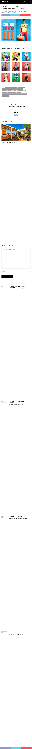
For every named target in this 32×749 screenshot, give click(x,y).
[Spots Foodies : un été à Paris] (16, 132)
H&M (24, 90)
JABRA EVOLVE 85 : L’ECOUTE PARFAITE (18, 518)
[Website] (15, 115)
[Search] (24, 2)
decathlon (5, 90)
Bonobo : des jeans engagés (16, 634)
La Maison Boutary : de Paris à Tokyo (17, 404)
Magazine (12, 287)
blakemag (21, 87)
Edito (16, 6)
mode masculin (6, 94)
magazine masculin (15, 92)
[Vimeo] (17, 115)
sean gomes (16, 94)
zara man (5, 95)
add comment (5, 12)
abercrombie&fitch (11, 87)
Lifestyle (21, 286)
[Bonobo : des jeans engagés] (4, 687)
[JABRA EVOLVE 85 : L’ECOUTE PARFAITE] (4, 572)
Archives (5, 6)
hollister (5, 92)
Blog (11, 6)
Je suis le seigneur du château (16, 106)
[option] (16, 133)
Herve (16, 11)
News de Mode (13, 632)
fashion (12, 90)
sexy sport (23, 94)
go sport (18, 90)
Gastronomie (13, 286)
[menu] (28, 2)
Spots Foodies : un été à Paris (8, 142)
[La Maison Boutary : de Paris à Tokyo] (4, 457)
